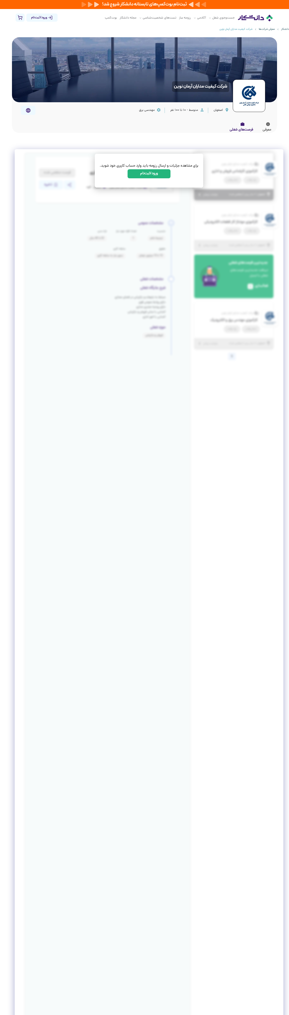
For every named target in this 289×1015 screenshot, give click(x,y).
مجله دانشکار (128, 18)
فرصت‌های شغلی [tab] (241, 129)
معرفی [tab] (267, 129)
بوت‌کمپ (111, 18)
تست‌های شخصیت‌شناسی (159, 18)
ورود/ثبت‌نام (149, 173)
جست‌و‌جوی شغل (223, 18)
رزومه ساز (185, 18)
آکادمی (201, 18)
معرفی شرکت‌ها (267, 29)
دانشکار (285, 29)
